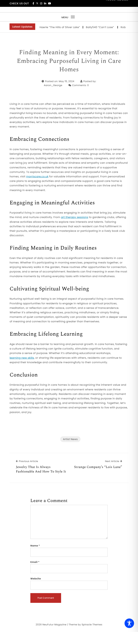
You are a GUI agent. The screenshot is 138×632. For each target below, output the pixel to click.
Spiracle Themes (92, 624)
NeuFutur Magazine (54, 624)
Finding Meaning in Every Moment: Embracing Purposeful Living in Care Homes (69, 61)
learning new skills (22, 358)
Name (35, 545)
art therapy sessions (74, 217)
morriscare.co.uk (37, 176)
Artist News (70, 439)
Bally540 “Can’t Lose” (96, 27)
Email (35, 562)
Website (35, 578)
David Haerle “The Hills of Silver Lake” (52, 27)
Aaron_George (53, 85)
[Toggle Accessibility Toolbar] (129, 623)
